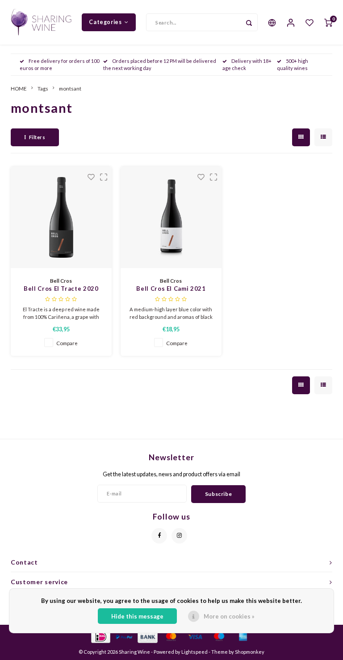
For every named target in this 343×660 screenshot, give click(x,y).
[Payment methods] (100, 635)
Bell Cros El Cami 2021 (170, 288)
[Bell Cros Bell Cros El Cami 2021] (171, 217)
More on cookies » (229, 616)
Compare (67, 343)
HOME (19, 88)
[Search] (249, 22)
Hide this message (137, 616)
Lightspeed (194, 652)
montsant (70, 88)
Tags (43, 88)
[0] (328, 22)
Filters (37, 137)
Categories (105, 22)
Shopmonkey (249, 652)
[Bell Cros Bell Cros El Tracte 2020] (61, 217)
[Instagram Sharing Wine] (179, 536)
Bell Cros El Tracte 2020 (61, 288)
